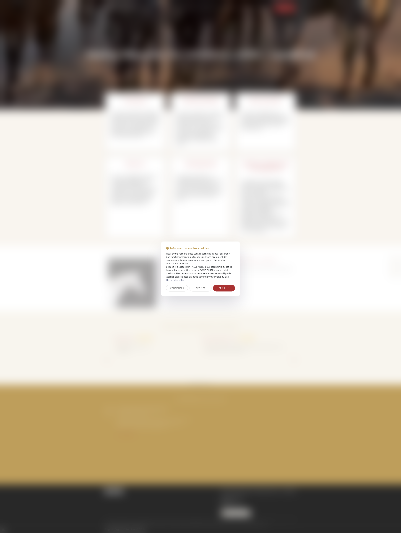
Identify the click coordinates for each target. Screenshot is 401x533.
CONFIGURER (177, 288)
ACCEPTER (224, 287)
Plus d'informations (176, 279)
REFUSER (200, 288)
